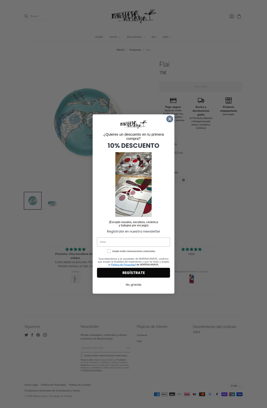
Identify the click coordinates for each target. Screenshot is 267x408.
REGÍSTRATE (133, 272)
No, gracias (133, 285)
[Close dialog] (170, 119)
